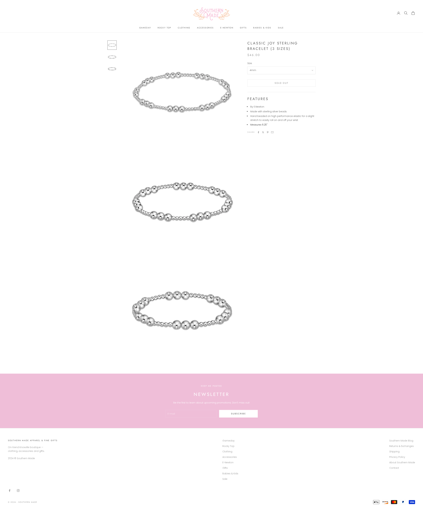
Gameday (145, 27)
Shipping (394, 451)
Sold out (281, 83)
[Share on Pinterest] (267, 132)
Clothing (184, 27)
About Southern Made (402, 462)
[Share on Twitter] (263, 132)
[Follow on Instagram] (18, 490)
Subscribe (238, 413)
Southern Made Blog (401, 440)
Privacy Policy (397, 457)
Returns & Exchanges (401, 446)
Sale (281, 27)
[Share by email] (272, 132)
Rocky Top (164, 27)
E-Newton (226, 27)
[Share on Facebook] (258, 132)
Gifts (243, 27)
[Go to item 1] (112, 45)
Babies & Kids (262, 27)
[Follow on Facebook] (9, 490)
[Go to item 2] (112, 57)
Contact (394, 468)
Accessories (205, 27)
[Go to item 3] (112, 68)
